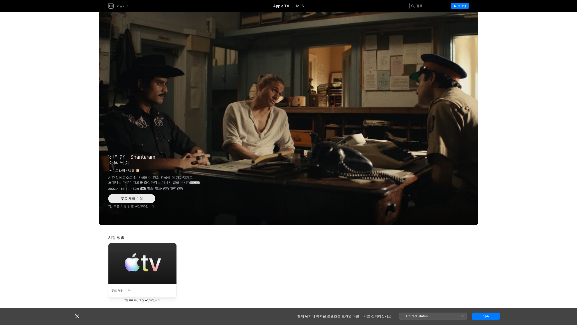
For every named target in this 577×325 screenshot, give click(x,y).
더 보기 (195, 182)
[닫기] (77, 316)
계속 (486, 316)
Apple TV (281, 6)
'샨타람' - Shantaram (131, 157)
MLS (300, 6)
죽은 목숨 (288, 118)
